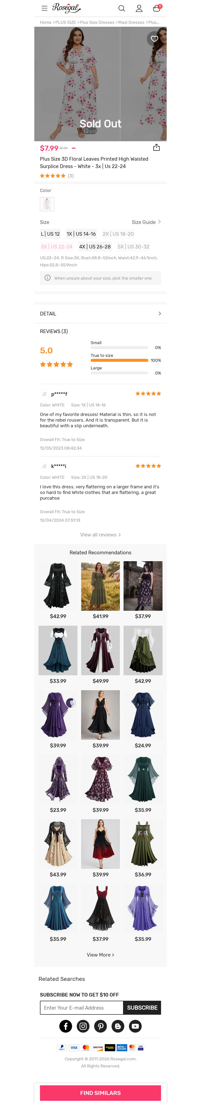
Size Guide (144, 222)
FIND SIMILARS (100, 1093)
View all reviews (98, 535)
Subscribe (142, 1007)
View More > (100, 955)
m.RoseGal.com (71, 8)
